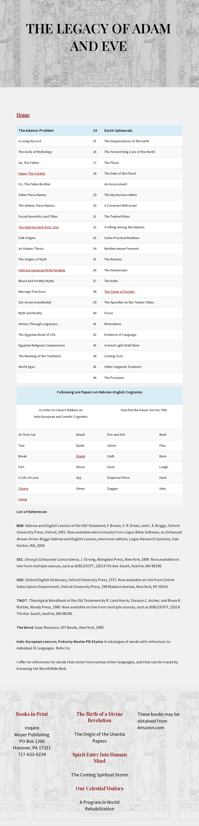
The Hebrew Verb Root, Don (38, 227)
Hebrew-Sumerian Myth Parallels (41, 270)
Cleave (23, 488)
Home (23, 114)
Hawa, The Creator (31, 173)
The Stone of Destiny (119, 291)
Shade (80, 456)
